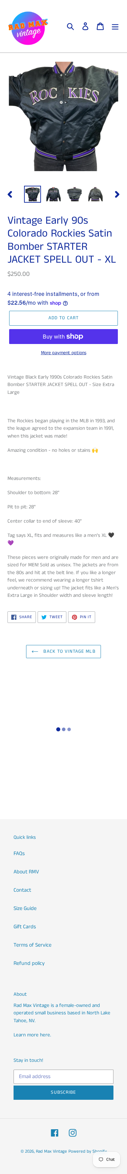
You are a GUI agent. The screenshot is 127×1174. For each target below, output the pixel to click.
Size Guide (25, 908)
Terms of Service (32, 945)
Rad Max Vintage (51, 1151)
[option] (32, 194)
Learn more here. (32, 1034)
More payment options (63, 352)
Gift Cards (25, 927)
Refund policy (29, 963)
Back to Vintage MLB (68, 651)
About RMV (26, 872)
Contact (22, 890)
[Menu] (115, 26)
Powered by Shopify (87, 1151)
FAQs (19, 853)
